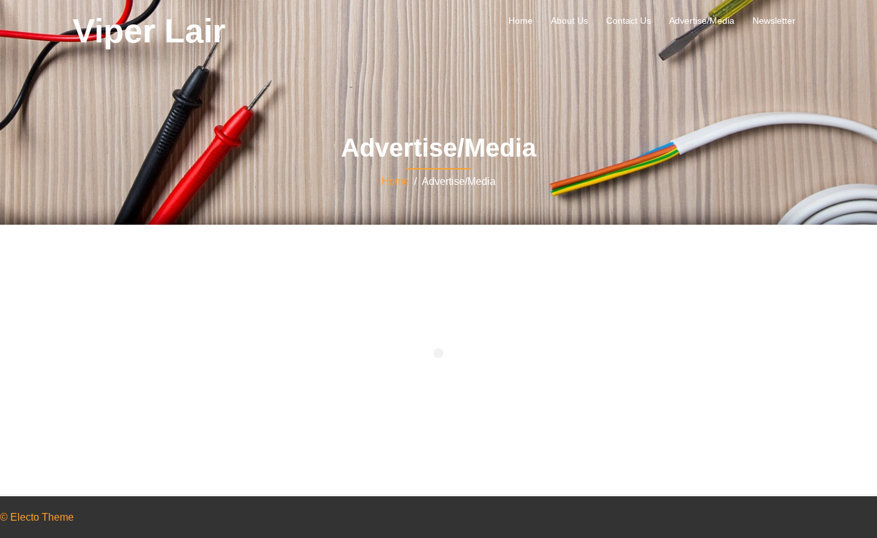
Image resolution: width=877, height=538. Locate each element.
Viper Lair (149, 30)
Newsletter (773, 20)
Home (520, 20)
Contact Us (628, 20)
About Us (569, 20)
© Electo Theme (37, 517)
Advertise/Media (701, 20)
